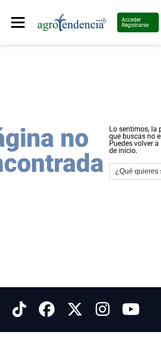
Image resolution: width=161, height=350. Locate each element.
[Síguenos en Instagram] (103, 310)
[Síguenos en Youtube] (131, 310)
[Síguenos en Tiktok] (19, 310)
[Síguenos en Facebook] (47, 310)
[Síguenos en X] (75, 310)
